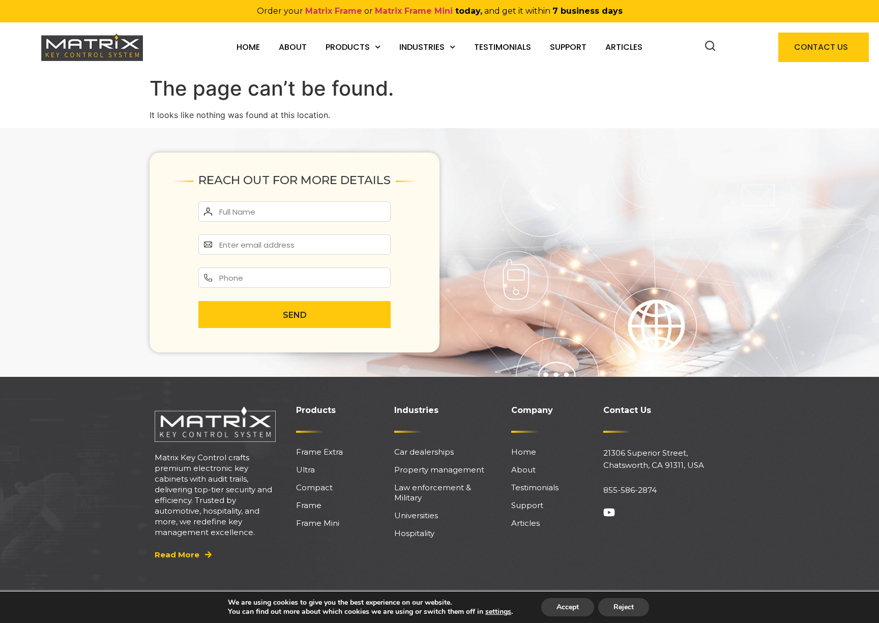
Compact (314, 487)
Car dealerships (424, 452)
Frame (308, 505)
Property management (439, 469)
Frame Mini (317, 523)
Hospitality (414, 533)
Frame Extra (319, 452)
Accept (567, 607)
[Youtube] (609, 512)
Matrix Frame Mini (414, 11)
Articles (623, 47)
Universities (416, 515)
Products (348, 47)
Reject (623, 607)
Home (248, 47)
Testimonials (502, 47)
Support (568, 47)
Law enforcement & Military (432, 492)
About (293, 47)
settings (498, 611)
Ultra (305, 469)
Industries (422, 47)
